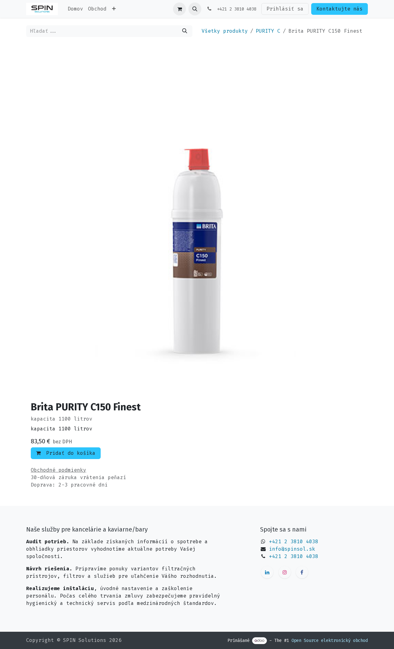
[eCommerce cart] (179, 8)
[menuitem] (75, 9)
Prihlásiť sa (285, 9)
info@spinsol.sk (292, 549)
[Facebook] (302, 572)
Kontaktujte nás (339, 9)
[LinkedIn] (267, 572)
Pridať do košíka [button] (69, 453)
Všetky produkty (225, 31)
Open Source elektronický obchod (329, 640)
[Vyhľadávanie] (184, 31)
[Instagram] (285, 572)
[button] (194, 8)
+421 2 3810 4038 (293, 541)
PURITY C (268, 31)
